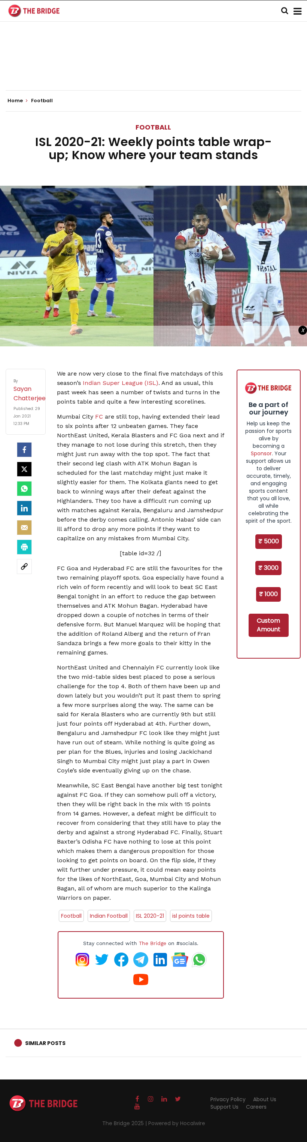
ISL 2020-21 (150, 916)
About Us (264, 1099)
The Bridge (152, 943)
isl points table (191, 916)
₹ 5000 (268, 541)
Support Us (224, 1107)
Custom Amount (268, 625)
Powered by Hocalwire (176, 1123)
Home (15, 100)
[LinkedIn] (24, 508)
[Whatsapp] (24, 488)
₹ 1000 (268, 594)
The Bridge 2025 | (125, 1123)
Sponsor (261, 453)
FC (99, 416)
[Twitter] (24, 469)
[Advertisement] (153, 67)
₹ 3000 (268, 568)
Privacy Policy (228, 1099)
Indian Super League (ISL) (120, 382)
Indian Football (109, 916)
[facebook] (24, 449)
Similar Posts (45, 1043)
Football (153, 127)
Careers (256, 1107)
